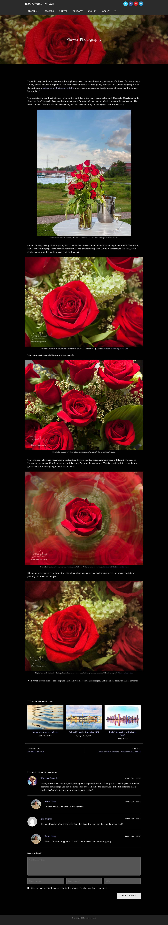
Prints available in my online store (115, 349)
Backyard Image (39, 3)
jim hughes (46, 819)
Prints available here (125, 673)
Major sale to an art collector (45, 732)
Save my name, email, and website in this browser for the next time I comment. (69, 888)
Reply (138, 778)
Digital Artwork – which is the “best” (122, 733)
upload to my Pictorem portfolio (58, 88)
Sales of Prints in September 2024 (84, 732)
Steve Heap (50, 801)
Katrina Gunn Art (50, 778)
